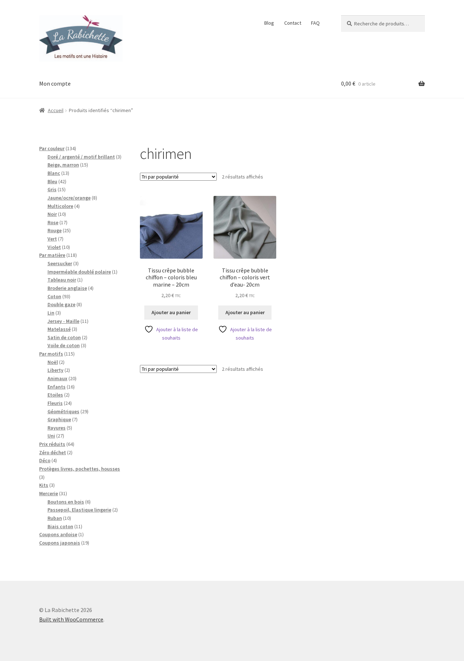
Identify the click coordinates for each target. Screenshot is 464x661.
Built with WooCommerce (71, 619)
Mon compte (55, 83)
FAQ (315, 23)
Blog (269, 23)
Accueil (55, 110)
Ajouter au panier (171, 312)
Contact (292, 23)
